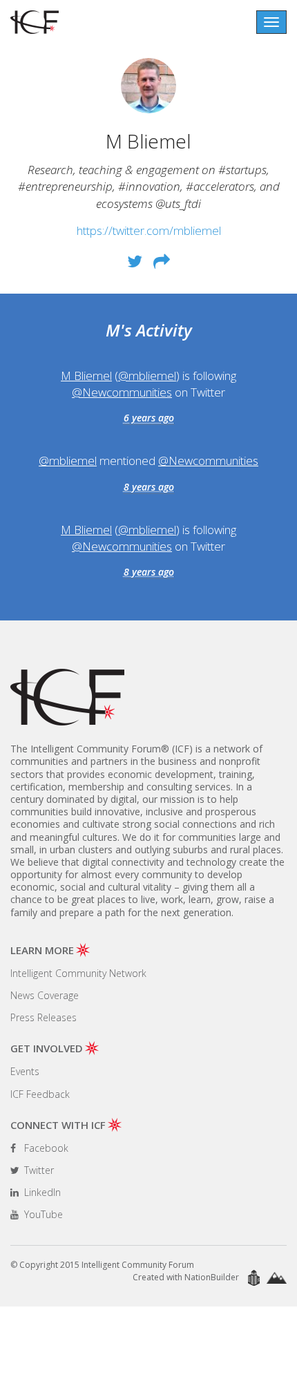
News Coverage (44, 995)
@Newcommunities (122, 392)
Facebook (44, 1148)
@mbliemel (147, 375)
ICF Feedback (40, 1094)
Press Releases (43, 1017)
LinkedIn (41, 1192)
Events (24, 1071)
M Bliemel (86, 375)
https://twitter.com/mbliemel (149, 230)
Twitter (37, 1170)
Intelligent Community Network (78, 973)
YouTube (42, 1214)
